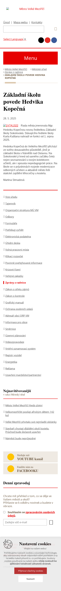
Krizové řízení (12, 269)
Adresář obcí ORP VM (17, 315)
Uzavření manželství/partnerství (23, 375)
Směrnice (10, 328)
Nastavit (31, 578)
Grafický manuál (14, 302)
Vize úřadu (11, 196)
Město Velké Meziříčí (16, 69)
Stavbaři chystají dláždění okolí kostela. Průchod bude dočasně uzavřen (27, 430)
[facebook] (54, 40)
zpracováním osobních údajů (31, 513)
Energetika (11, 361)
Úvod (6, 22)
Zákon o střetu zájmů (17, 289)
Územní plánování (15, 335)
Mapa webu (21, 22)
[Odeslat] (51, 522)
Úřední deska (12, 243)
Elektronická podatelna (18, 236)
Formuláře (11, 223)
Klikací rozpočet (14, 256)
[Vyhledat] (54, 29)
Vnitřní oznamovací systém (20, 348)
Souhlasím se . (31, 514)
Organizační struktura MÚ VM (21, 210)
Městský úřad (39, 69)
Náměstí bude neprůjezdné (20, 438)
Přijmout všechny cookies (30, 570)
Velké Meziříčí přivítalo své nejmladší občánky (31, 421)
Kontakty (36, 22)
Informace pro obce (16, 322)
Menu (30, 58)
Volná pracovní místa (17, 249)
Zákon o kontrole (15, 295)
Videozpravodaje (14, 342)
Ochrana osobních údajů (19, 309)
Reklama (10, 368)
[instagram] (41, 40)
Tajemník (10, 203)
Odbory (9, 216)
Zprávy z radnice (14, 72)
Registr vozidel (13, 355)
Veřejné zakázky (14, 276)
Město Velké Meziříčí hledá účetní (23, 405)
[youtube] (47, 40)
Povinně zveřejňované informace (23, 262)
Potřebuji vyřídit (14, 229)
